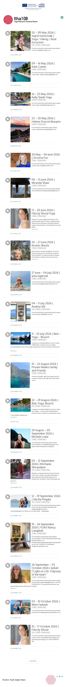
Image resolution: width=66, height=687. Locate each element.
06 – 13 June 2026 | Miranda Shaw (43, 181)
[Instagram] (59, 676)
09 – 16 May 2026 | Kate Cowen (43, 65)
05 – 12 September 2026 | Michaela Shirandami (43, 464)
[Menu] (62, 17)
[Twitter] (62, 676)
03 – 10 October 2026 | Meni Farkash (46, 603)
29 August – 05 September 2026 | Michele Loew (43, 433)
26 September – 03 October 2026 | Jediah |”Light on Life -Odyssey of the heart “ (46, 569)
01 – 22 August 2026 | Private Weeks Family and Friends (45, 367)
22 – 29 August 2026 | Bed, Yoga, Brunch (45, 401)
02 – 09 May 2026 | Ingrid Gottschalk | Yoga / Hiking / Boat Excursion (44, 37)
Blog (33, 45)
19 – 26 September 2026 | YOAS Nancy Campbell (44, 527)
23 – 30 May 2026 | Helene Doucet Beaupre (46, 119)
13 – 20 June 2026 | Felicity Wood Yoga (43, 211)
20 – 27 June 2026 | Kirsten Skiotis (43, 243)
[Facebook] (57, 676)
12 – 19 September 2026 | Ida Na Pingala (46, 497)
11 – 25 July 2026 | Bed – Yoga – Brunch (46, 335)
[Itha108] (20, 20)
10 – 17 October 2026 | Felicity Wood (45, 628)
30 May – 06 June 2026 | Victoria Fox (46, 156)
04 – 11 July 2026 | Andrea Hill (42, 304)
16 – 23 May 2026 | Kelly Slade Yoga (43, 95)
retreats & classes (45, 45)
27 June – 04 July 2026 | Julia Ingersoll (46, 274)
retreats (38, 45)
